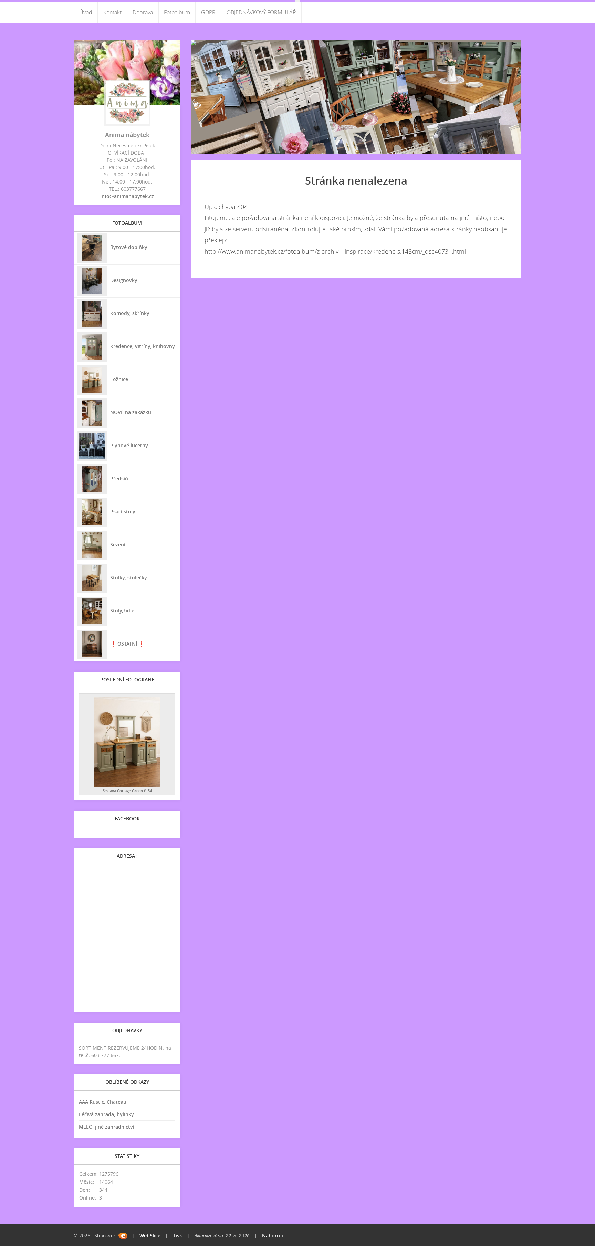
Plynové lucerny (129, 445)
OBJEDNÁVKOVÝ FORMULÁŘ (261, 12)
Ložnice (119, 379)
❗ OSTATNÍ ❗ (127, 643)
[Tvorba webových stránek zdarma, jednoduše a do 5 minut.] (122, 1236)
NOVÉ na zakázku (130, 412)
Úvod (85, 12)
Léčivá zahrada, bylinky (106, 1114)
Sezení (117, 544)
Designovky (123, 280)
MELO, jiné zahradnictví (106, 1126)
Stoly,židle (122, 610)
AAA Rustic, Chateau (102, 1102)
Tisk (177, 1235)
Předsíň (119, 478)
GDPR (208, 12)
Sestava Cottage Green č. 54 (127, 790)
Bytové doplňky (128, 247)
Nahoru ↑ (273, 1235)
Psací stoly (122, 511)
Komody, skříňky (129, 313)
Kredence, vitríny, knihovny (142, 346)
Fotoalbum (177, 12)
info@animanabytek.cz (127, 196)
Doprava (143, 12)
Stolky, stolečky (128, 577)
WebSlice (149, 1235)
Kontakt (112, 12)
